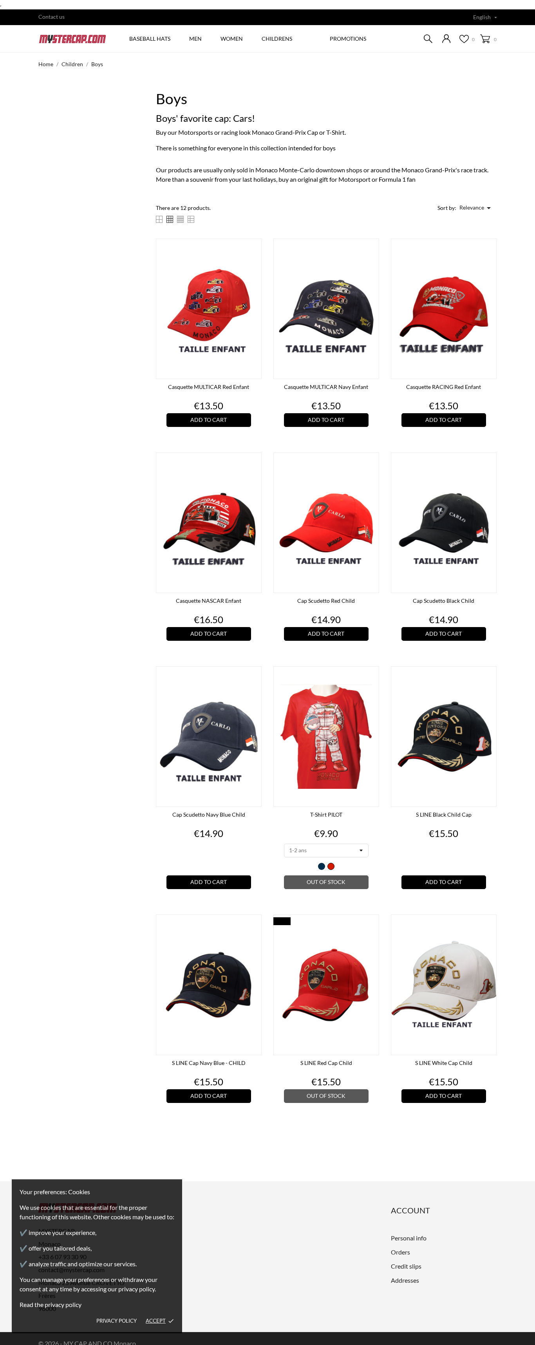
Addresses (405, 1280)
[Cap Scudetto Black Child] (488, 479)
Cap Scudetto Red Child (326, 600)
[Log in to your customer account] (446, 38)
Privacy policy (116, 1321)
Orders (400, 1252)
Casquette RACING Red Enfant (443, 386)
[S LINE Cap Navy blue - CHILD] (253, 941)
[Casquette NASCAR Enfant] (253, 479)
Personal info (409, 1238)
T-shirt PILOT (326, 814)
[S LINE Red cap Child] (371, 941)
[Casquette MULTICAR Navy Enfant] (371, 265)
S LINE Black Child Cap (444, 814)
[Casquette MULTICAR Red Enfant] (253, 265)
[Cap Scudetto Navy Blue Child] (253, 693)
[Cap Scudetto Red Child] (371, 479)
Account (410, 1210)
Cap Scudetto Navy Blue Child (208, 814)
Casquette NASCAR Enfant (208, 600)
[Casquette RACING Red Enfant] (488, 265)
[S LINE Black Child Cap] (488, 693)
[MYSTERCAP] (75, 39)
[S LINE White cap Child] (488, 941)
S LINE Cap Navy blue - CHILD (209, 1062)
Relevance (476, 208)
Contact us (51, 16)
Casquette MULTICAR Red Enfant (208, 386)
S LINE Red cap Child (326, 1062)
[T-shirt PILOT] (371, 693)
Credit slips (406, 1266)
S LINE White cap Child (443, 1062)
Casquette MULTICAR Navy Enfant (326, 386)
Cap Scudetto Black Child (443, 600)
